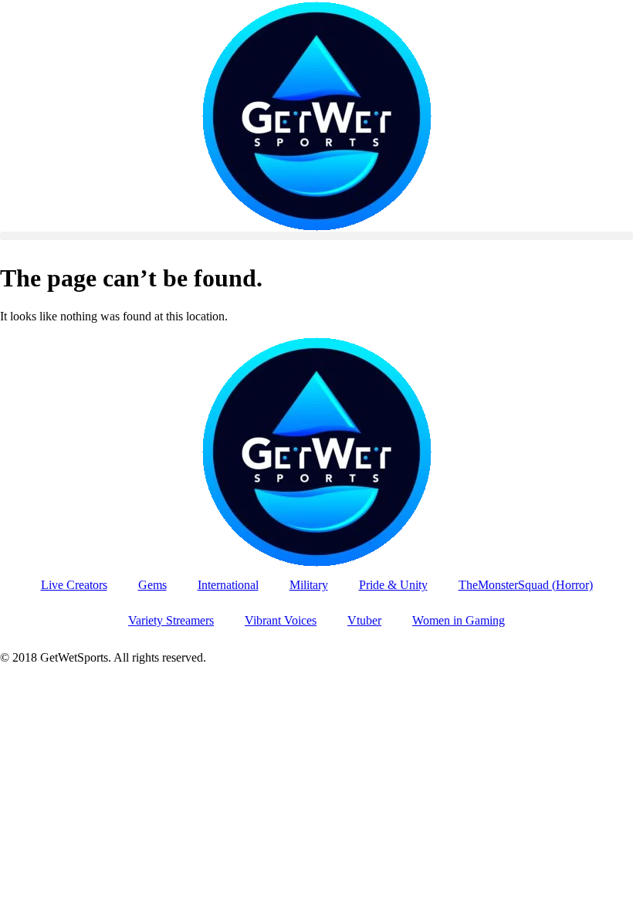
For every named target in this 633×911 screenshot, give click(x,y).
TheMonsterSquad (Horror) (526, 584)
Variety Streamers (171, 620)
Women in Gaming (458, 620)
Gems (152, 584)
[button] (316, 236)
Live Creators (74, 584)
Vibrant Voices (280, 620)
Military (308, 584)
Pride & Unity (393, 584)
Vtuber (364, 620)
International (228, 584)
